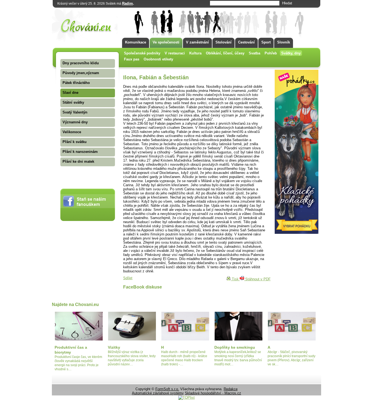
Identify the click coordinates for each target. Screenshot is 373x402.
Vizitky (114, 347)
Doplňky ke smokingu (234, 347)
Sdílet (127, 278)
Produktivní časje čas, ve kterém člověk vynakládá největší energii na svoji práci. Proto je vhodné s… (78, 363)
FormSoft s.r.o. (167, 389)
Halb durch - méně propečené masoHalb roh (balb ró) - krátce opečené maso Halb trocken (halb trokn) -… (184, 358)
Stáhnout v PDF (257, 279)
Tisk (235, 279)
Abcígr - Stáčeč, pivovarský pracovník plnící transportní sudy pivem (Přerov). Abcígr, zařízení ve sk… (291, 358)
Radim (127, 3)
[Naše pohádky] (296, 233)
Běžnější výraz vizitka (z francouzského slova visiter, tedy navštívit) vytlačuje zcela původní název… (132, 358)
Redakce (231, 389)
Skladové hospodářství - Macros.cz (213, 393)
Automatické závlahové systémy (158, 393)
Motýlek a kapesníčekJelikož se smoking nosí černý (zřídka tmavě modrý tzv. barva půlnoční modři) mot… (238, 358)
